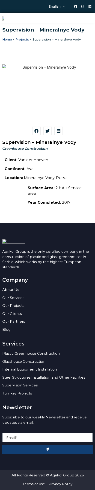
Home (7, 39)
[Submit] (47, 449)
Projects (22, 39)
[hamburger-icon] (87, 18)
